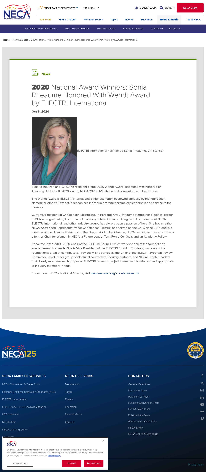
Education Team (137, 390)
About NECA (193, 19)
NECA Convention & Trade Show (21, 384)
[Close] (103, 440)
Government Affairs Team (142, 421)
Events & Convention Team (143, 402)
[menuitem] (41, 29)
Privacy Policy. (54, 456)
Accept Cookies (94, 463)
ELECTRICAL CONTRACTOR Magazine (24, 407)
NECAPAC (8, 437)
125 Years (45, 19)
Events (129, 19)
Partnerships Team (138, 396)
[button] (145, 8)
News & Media (169, 19)
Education (147, 19)
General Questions (139, 384)
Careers (69, 422)
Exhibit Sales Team (139, 409)
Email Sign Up (90, 8)
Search (169, 7)
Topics (114, 19)
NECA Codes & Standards (143, 433)
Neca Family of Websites (60, 8)
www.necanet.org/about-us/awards (115, 273)
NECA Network (10, 414)
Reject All (71, 463)
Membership (72, 384)
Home (6, 39)
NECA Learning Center (15, 429)
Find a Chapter (67, 19)
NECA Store (190, 7)
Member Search (93, 19)
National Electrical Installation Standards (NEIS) (29, 391)
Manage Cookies (20, 463)
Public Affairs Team (139, 415)
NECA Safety (135, 427)
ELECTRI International (14, 399)
